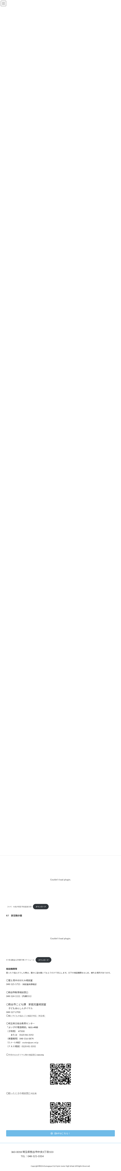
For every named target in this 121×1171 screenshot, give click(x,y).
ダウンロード (41, 907)
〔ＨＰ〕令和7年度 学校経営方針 (19, 907)
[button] (60, 1133)
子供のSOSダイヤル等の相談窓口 (22, 1055)
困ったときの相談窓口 (22, 1093)
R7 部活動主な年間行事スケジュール (20, 960)
